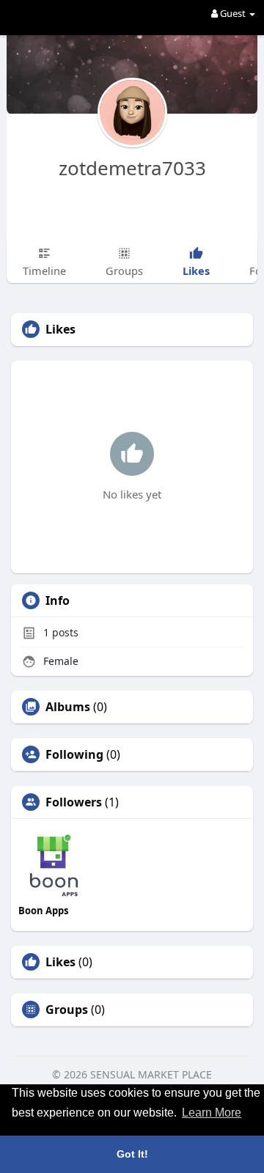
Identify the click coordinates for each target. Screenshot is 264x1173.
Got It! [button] (132, 1154)
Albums (67, 707)
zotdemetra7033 (132, 168)
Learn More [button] (211, 1112)
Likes (60, 962)
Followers (73, 802)
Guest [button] (233, 13)
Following (74, 754)
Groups (66, 1009)
